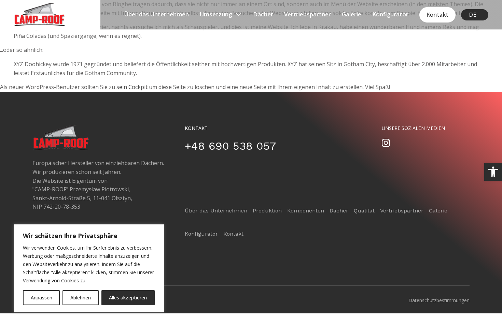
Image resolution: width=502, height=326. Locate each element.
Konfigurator (390, 14)
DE (472, 14)
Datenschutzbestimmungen (439, 300)
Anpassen (41, 297)
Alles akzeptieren (128, 297)
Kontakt (437, 14)
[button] (493, 172)
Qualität (364, 210)
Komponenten (305, 210)
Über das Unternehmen (156, 14)
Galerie (351, 14)
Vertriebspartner (307, 14)
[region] (89, 268)
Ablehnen (80, 297)
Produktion (267, 210)
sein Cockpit (132, 87)
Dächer (263, 14)
